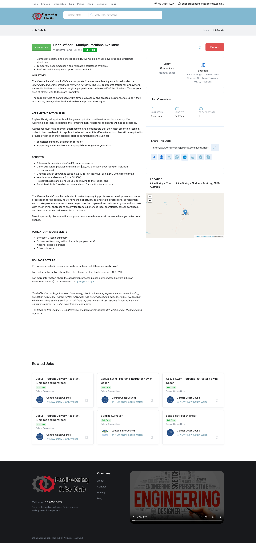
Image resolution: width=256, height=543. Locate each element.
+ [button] (150, 196)
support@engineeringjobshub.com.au (203, 3)
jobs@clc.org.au (86, 281)
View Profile (41, 47)
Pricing (80, 4)
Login (113, 4)
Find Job (45, 4)
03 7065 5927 (166, 3)
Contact (101, 486)
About (90, 4)
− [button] (150, 200)
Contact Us (102, 4)
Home (35, 4)
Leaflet (197, 236)
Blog (71, 4)
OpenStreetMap (208, 236)
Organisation (59, 4)
